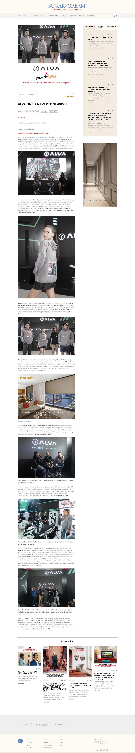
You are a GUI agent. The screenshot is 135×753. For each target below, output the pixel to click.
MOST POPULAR (111, 27)
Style (43, 16)
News (65, 16)
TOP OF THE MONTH (100, 27)
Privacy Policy (47, 742)
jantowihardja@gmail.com (101, 744)
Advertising (47, 748)
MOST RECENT (89, 27)
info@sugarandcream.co (100, 742)
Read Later (53, 111)
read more (90, 50)
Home (36, 16)
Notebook (91, 16)
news (22, 94)
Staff (61, 745)
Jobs (61, 742)
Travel (81, 16)
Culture (73, 16)
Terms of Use (47, 745)
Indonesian (21, 118)
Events (28, 748)
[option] (25, 724)
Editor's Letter (54, 16)
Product (31, 94)
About (62, 740)
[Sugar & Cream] (67, 6)
